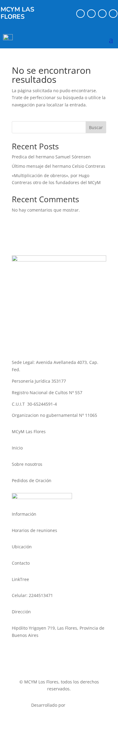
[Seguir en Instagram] (91, 13)
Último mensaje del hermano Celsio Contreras (58, 166)
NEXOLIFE (77, 705)
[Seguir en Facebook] (80, 13)
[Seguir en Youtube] (113, 13)
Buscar (96, 127)
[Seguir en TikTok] (102, 13)
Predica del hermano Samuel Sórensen (51, 157)
